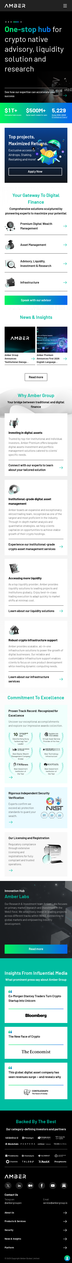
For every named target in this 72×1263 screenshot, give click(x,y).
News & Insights (13, 1238)
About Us (9, 1212)
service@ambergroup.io (55, 1203)
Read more (36, 377)
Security (9, 1230)
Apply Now (35, 171)
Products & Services (15, 1221)
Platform (9, 1247)
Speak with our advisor (36, 300)
